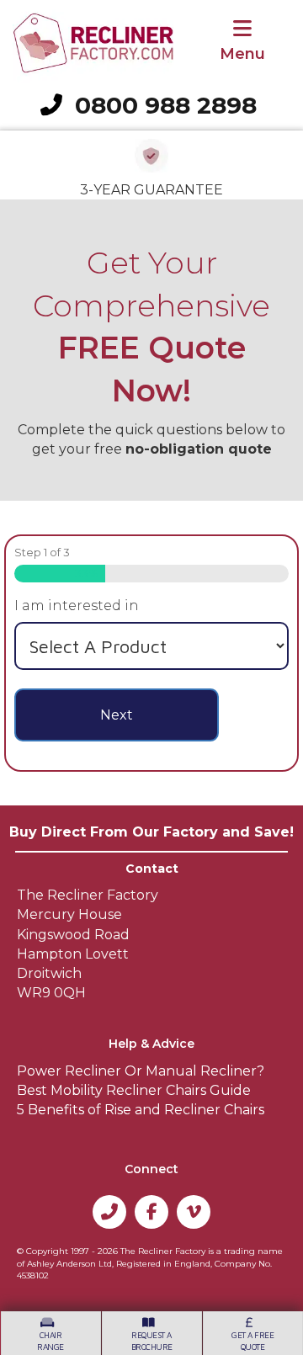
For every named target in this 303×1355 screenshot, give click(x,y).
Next (116, 715)
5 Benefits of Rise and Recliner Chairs (140, 1110)
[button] (109, 1212)
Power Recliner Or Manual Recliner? (140, 1071)
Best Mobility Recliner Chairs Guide (134, 1090)
